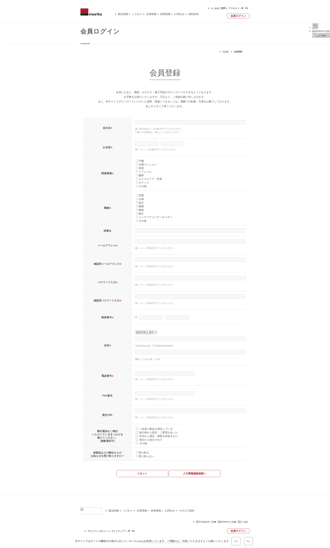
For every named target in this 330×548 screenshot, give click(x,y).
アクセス (233, 8)
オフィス (144, 182)
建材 (141, 175)
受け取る (144, 452)
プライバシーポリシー (97, 531)
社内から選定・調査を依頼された (158, 436)
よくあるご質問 (218, 8)
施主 (141, 213)
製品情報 (123, 14)
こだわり (137, 14)
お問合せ (179, 14)
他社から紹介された (150, 439)
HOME (226, 51)
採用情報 (165, 14)
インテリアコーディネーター (155, 217)
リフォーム (145, 171)
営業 (141, 195)
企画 (141, 199)
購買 (141, 206)
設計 (141, 202)
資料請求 (193, 14)
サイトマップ (118, 531)
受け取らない (146, 456)
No (248, 541)
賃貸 (141, 168)
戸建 (141, 160)
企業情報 (151, 14)
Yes (236, 541)
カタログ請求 (186, 510)
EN (246, 8)
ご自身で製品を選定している (156, 428)
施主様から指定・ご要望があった (158, 432)
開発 (141, 209)
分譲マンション (148, 164)
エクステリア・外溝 (150, 178)
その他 (142, 186)
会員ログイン (238, 15)
